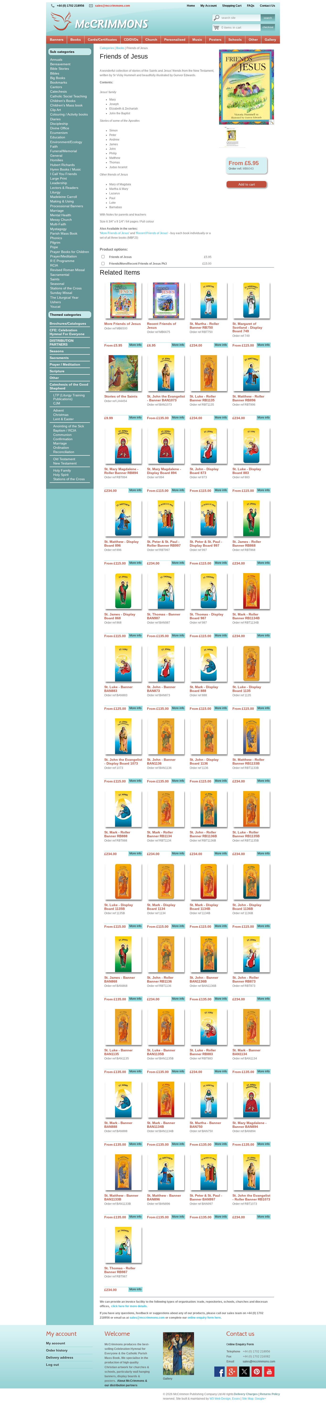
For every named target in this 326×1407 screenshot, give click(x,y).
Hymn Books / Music (65, 169)
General (56, 155)
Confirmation (63, 439)
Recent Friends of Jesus (152, 233)
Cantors (56, 87)
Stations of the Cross (66, 288)
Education (57, 137)
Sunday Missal (61, 293)
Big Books (57, 78)
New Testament (65, 463)
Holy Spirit (60, 475)
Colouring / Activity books (69, 114)
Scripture (57, 371)
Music (197, 39)
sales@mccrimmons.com (112, 5)
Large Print (58, 178)
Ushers (55, 302)
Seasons (57, 351)
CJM (56, 403)
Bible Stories (59, 69)
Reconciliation (63, 452)
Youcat (55, 306)
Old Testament (64, 459)
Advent (58, 410)
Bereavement (60, 64)
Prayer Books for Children (69, 252)
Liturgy (55, 192)
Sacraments (59, 358)
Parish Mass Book (63, 233)
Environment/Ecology (66, 142)
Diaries (55, 119)
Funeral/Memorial (63, 151)
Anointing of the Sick (68, 426)
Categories (107, 48)
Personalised (174, 39)
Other (253, 39)
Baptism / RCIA (64, 430)
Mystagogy (58, 229)
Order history (57, 1350)
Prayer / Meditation (65, 364)
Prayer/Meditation (63, 256)
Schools (235, 39)
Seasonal (57, 284)
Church (151, 39)
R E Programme (62, 261)
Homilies (56, 160)
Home (191, 5)
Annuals (56, 59)
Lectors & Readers (64, 188)
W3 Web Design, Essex (225, 1398)
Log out (52, 1365)
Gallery (270, 39)
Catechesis (58, 91)
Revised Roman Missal (67, 270)
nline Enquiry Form (241, 1344)
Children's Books (62, 101)
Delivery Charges (246, 1394)
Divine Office (59, 128)
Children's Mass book (66, 105)
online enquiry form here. (204, 1317)
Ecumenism (59, 133)
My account (55, 1343)
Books (75, 39)
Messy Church (61, 220)
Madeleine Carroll (63, 197)
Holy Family (62, 470)
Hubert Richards (62, 165)
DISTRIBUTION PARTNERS (62, 342)
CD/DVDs (131, 39)
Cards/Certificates (102, 39)
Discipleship (59, 124)
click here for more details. (128, 1306)
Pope (54, 247)
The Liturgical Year (64, 297)
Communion (62, 435)
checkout (268, 27)
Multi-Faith (58, 224)
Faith (54, 146)
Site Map (247, 1398)
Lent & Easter (63, 419)
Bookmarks (58, 82)
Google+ (260, 1398)
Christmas (60, 415)
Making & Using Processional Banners (66, 203)
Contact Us (267, 5)
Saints (54, 279)
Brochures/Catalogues (68, 323)
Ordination (61, 447)
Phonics (56, 238)
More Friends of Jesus (114, 233)
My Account (208, 5)
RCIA (54, 265)
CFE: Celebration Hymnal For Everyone (67, 332)
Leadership (58, 183)
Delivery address (59, 1357)
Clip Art (55, 110)
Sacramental (59, 275)
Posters (215, 39)
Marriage (57, 210)
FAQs (250, 5)
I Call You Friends (63, 174)
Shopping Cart (232, 5)
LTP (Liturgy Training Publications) (69, 397)
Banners (56, 39)
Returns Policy (270, 1394)
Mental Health (60, 215)
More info (135, 345)
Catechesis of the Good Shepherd (69, 386)
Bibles (54, 73)
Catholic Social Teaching (68, 96)
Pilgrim (55, 242)
